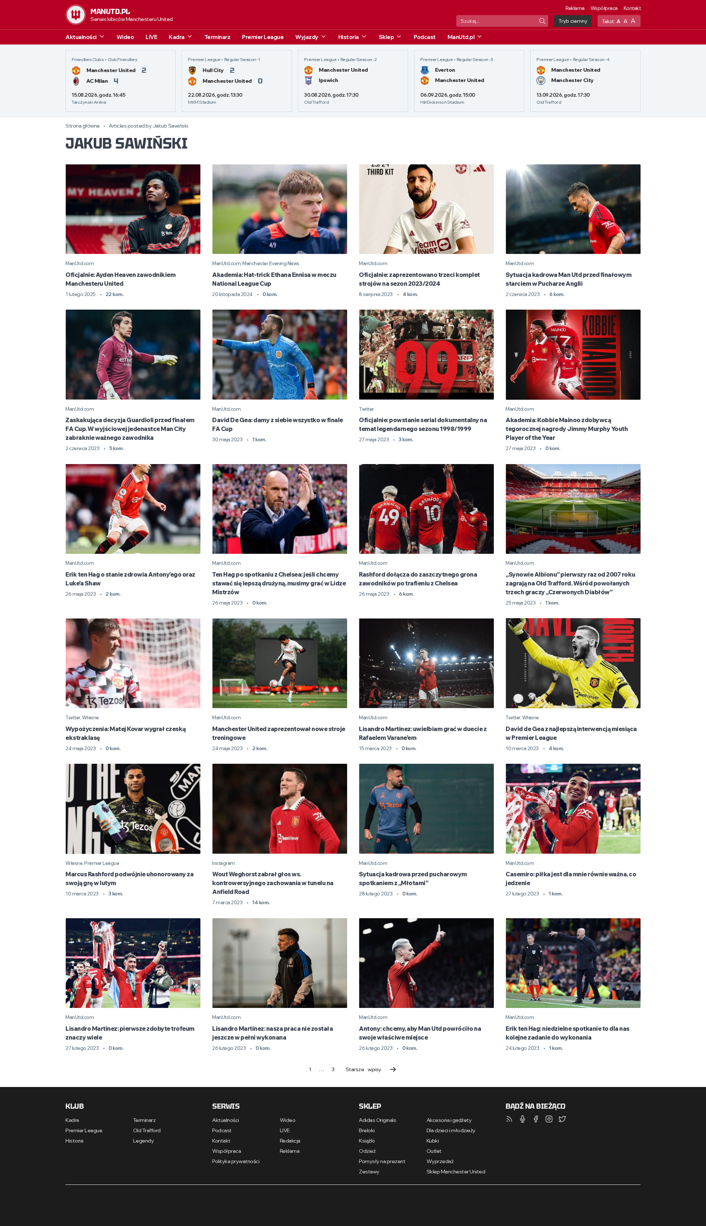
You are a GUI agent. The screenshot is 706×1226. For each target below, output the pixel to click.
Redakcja (290, 1140)
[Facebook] (535, 1119)
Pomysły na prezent (382, 1161)
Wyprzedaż (440, 1161)
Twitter (366, 409)
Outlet (434, 1151)
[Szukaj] (542, 21)
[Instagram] (549, 1119)
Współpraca (604, 8)
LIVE (151, 36)
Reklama (575, 8)
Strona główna (82, 125)
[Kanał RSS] (509, 1119)
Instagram (223, 863)
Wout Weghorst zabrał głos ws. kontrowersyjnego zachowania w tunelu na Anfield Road (273, 882)
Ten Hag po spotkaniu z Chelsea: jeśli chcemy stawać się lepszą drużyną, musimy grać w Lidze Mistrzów (279, 583)
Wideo (125, 36)
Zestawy (369, 1171)
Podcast (425, 36)
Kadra (177, 36)
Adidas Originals (377, 1120)
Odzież (367, 1151)
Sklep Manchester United (456, 1171)
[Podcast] (522, 1119)
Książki (367, 1140)
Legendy (143, 1140)
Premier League (263, 36)
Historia (348, 36)
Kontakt (632, 8)
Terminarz (217, 36)
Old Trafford (147, 1130)
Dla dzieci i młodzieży (451, 1130)
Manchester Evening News (270, 263)
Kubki (433, 1140)
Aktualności (81, 36)
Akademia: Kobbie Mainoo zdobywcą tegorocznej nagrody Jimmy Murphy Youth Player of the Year (567, 428)
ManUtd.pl (461, 36)
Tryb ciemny (573, 21)
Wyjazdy (306, 36)
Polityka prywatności (235, 1161)
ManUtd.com (79, 263)
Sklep (386, 36)
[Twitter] (562, 1119)
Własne (90, 717)
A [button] (618, 21)
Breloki (367, 1130)
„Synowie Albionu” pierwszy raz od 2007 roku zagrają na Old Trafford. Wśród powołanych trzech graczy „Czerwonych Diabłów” (570, 583)
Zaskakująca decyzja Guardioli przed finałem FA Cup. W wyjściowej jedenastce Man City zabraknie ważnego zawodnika (130, 428)
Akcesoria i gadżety (449, 1120)
